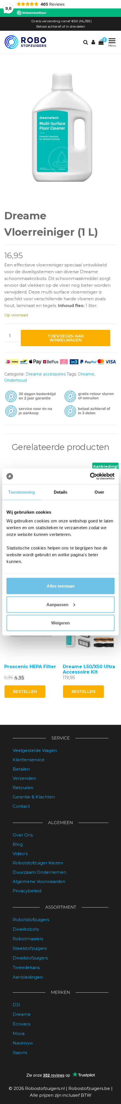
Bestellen (25, 691)
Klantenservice (28, 759)
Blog (18, 844)
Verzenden (24, 778)
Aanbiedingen (28, 977)
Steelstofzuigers (30, 948)
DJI (16, 1004)
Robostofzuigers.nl (45, 1088)
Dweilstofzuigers (30, 958)
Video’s (20, 853)
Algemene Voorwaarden (39, 881)
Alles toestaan (61, 586)
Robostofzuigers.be (89, 1088)
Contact (21, 806)
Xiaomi (20, 1052)
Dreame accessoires (46, 374)
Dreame (86, 374)
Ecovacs (21, 1023)
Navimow (23, 1043)
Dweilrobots (26, 929)
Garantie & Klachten (34, 797)
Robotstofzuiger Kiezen (38, 862)
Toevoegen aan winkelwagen (66, 338)
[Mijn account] (93, 42)
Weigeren (60, 623)
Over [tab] (99, 491)
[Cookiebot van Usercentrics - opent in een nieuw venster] (90, 476)
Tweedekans (26, 967)
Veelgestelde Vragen (35, 750)
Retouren (23, 787)
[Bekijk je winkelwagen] (101, 42)
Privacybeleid (27, 890)
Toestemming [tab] (21, 491)
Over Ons (23, 835)
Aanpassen (57, 604)
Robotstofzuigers (31, 919)
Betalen (21, 769)
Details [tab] (61, 491)
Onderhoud (15, 380)
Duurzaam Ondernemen (39, 872)
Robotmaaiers (28, 938)
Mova (18, 1033)
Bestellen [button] (83, 691)
